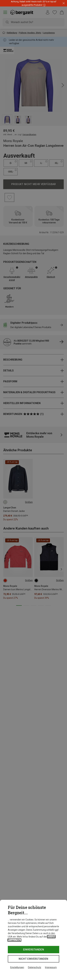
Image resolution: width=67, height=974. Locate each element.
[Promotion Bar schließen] (64, 3)
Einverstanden (33, 949)
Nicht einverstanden (33, 958)
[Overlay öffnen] (44, 5)
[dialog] (33, 937)
